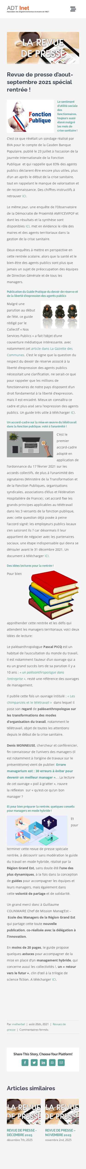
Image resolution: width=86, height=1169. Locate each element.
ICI (28, 226)
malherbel (18, 1024)
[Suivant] (75, 1120)
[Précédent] (10, 1120)
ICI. (24, 196)
